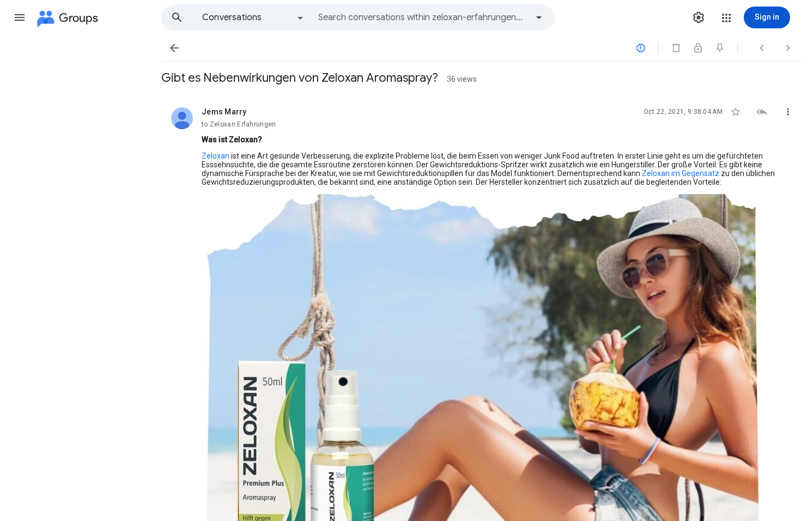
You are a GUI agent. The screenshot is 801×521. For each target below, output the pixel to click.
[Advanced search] (539, 17)
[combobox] (423, 17)
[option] (253, 17)
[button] (20, 17)
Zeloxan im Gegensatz (680, 173)
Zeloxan (215, 156)
